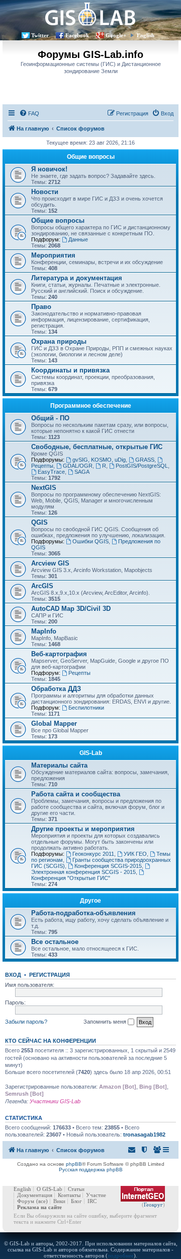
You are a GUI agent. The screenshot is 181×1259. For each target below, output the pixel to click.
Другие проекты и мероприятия (83, 829)
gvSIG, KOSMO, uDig (99, 460)
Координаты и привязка (70, 370)
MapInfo (43, 631)
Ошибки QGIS (90, 541)
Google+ (116, 35)
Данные (78, 239)
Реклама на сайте (39, 1207)
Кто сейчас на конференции (50, 1041)
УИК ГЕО (135, 854)
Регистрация (49, 975)
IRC (92, 1201)
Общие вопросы (91, 156)
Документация (34, 1195)
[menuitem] (29, 113)
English (145, 35)
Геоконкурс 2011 (93, 854)
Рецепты (79, 673)
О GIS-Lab (49, 1189)
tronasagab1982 (144, 1134)
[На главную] (90, 14)
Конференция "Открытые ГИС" (70, 878)
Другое (90, 900)
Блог (76, 1201)
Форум (25, 1201)
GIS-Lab (90, 753)
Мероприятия (53, 255)
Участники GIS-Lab (55, 1101)
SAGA (81, 472)
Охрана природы (58, 341)
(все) (42, 1201)
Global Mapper (54, 723)
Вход (13, 975)
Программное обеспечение (90, 405)
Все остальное (54, 942)
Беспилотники (86, 708)
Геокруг (153, 1205)
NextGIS (43, 487)
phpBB (74, 1164)
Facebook (77, 35)
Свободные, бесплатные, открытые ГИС (96, 447)
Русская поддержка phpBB (91, 1169)
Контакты (69, 1195)
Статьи (76, 1189)
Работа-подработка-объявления (83, 913)
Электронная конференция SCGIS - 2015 (83, 872)
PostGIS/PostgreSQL (142, 466)
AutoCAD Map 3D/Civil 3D (71, 608)
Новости (44, 192)
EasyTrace (51, 472)
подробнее (121, 1255)
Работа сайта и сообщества (75, 794)
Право (41, 306)
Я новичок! (49, 169)
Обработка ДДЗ (56, 689)
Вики (59, 1201)
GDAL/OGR (78, 466)
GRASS (144, 460)
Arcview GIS (50, 563)
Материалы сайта (59, 765)
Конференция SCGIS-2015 (108, 866)
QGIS (39, 522)
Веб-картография (59, 654)
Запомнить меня (105, 1022)
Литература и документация (76, 278)
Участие (96, 1195)
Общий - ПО (50, 418)
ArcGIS (42, 586)
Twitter (40, 35)
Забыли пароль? (26, 1022)
